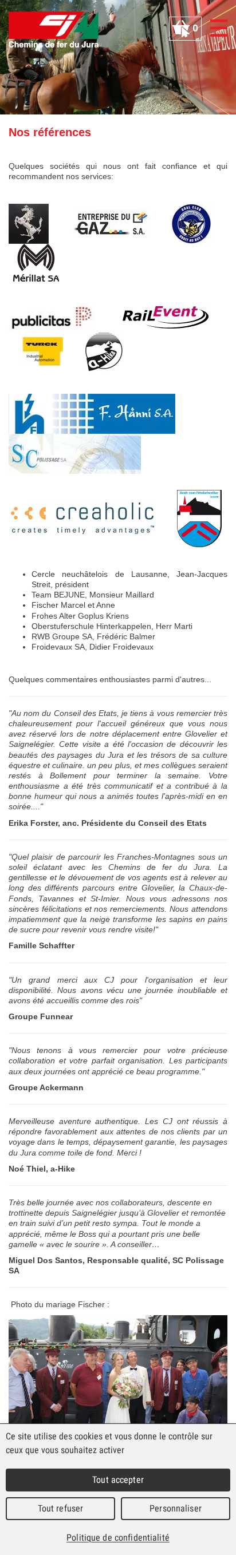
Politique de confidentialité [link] (118, 1537)
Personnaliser (176, 1508)
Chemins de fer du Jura (54, 29)
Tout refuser (61, 1508)
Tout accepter (118, 1479)
